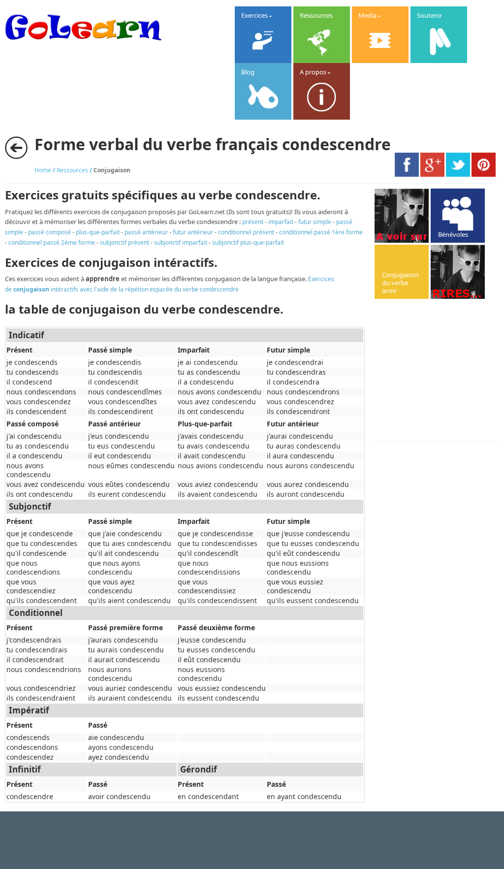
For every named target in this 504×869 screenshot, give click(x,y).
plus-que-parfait (98, 232)
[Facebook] (407, 174)
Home (42, 170)
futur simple (314, 222)
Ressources (72, 170)
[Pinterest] (484, 174)
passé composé (49, 232)
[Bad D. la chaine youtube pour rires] (402, 216)
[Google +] (432, 174)
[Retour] (16, 147)
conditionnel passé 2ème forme (51, 242)
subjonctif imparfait (180, 242)
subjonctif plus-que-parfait (248, 242)
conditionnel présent (246, 232)
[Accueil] (83, 46)
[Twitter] (458, 174)
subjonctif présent (124, 242)
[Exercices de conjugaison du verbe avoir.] (402, 272)
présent (252, 222)
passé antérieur (146, 232)
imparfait (280, 222)
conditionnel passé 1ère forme (321, 232)
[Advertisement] (439, 370)
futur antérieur (193, 232)
